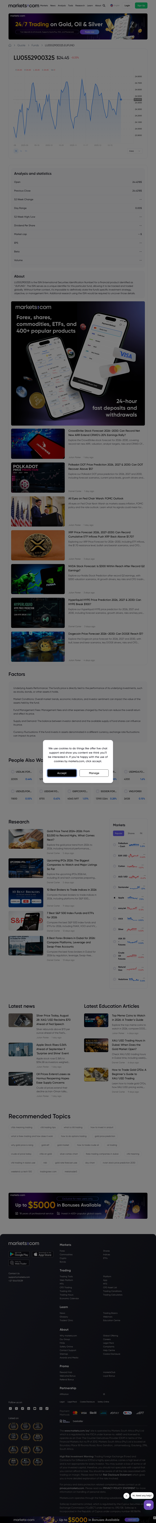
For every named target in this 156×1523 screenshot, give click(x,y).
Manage (94, 773)
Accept (62, 773)
